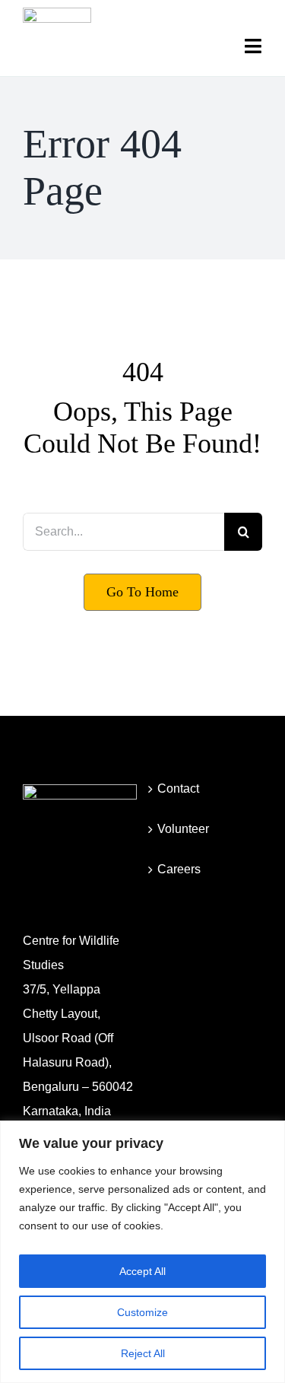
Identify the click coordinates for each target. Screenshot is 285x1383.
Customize (142, 1312)
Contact (178, 788)
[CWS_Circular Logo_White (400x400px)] (80, 790)
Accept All (142, 1271)
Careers (179, 869)
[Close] (269, 1133)
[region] (142, 1252)
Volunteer (183, 828)
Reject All (143, 1353)
